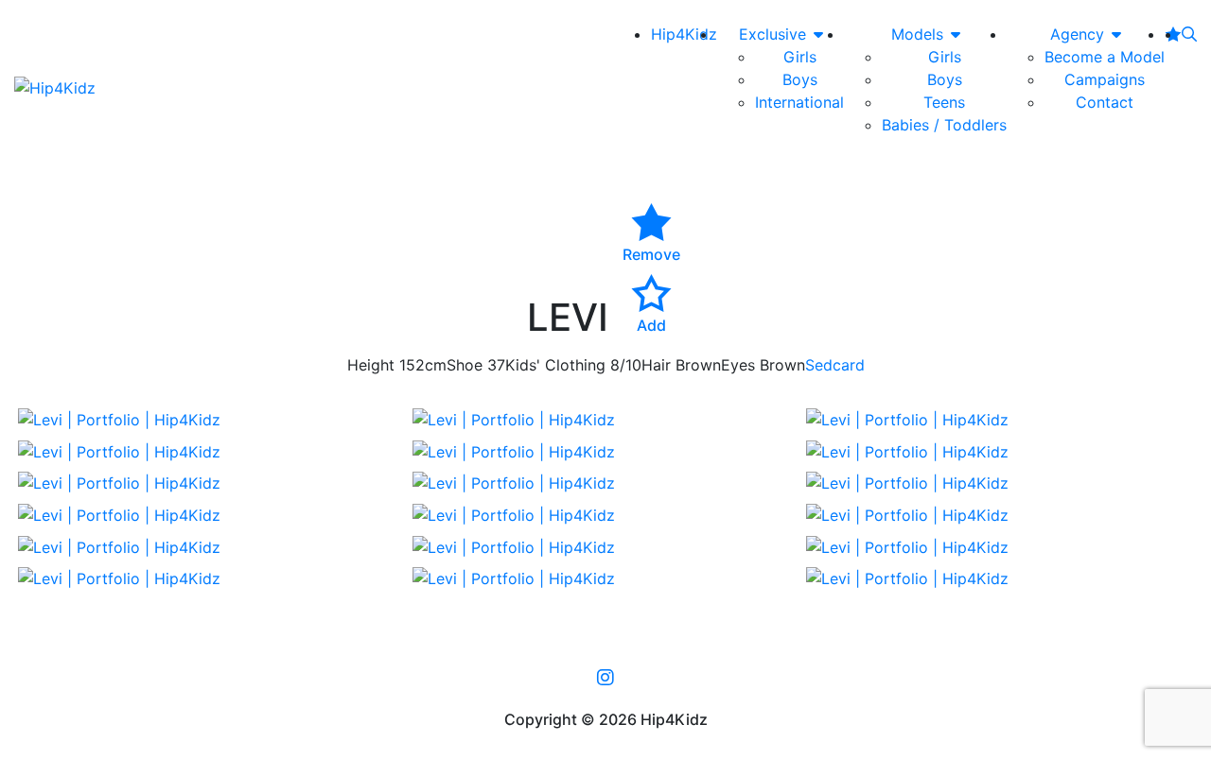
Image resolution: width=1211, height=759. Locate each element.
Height (371, 364)
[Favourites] (1173, 34)
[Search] (1189, 34)
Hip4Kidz (684, 34)
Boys (799, 79)
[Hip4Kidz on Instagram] (605, 676)
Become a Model (1104, 56)
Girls (799, 56)
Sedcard (835, 364)
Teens (944, 102)
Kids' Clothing (555, 364)
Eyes (738, 364)
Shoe (465, 364)
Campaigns (1104, 79)
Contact (1104, 102)
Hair (656, 364)
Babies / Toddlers (944, 124)
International (799, 102)
